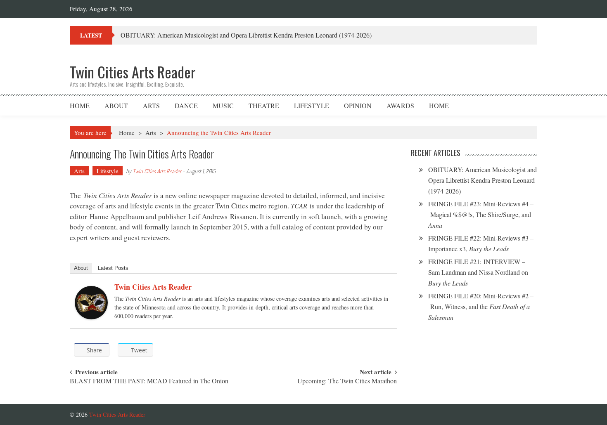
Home (80, 105)
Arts (151, 105)
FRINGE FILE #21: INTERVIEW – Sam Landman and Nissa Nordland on (478, 272)
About (116, 105)
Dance (186, 105)
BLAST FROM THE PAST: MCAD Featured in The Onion (149, 381)
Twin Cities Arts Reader (157, 171)
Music (223, 105)
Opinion (358, 105)
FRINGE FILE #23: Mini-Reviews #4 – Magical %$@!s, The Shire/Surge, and (480, 214)
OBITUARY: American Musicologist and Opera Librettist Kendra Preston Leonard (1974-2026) (246, 35)
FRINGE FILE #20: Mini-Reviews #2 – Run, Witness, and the (480, 306)
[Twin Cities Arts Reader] (91, 302)
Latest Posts (113, 268)
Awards (400, 105)
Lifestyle (311, 105)
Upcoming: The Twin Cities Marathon (347, 381)
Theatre (264, 105)
